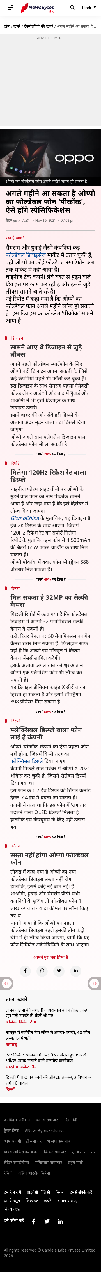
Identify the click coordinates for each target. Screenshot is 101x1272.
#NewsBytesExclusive (45, 1130)
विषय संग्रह (12, 1209)
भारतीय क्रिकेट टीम (21, 1066)
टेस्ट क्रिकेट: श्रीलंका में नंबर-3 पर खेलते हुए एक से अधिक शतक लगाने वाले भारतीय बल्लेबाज (46, 1058)
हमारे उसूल (12, 1200)
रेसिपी (8, 1173)
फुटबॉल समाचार (83, 1151)
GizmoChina (24, 518)
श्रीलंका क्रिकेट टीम (21, 1022)
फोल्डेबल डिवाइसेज (26, 255)
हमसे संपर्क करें (81, 1192)
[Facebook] (25, 971)
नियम (60, 1192)
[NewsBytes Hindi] (37, 8)
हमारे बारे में (12, 1192)
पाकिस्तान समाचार (48, 1162)
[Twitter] (59, 971)
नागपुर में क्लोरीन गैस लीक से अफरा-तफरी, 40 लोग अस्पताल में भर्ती (48, 1035)
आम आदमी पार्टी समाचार (23, 1141)
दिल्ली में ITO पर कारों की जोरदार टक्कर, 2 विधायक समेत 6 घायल (48, 1080)
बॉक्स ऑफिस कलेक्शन (21, 1151)
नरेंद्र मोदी (70, 1119)
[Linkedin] (75, 971)
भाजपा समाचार (58, 1141)
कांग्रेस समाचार (47, 1119)
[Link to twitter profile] (47, 1221)
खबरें (16, 26)
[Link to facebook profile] (33, 1221)
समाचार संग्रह (68, 1200)
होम (7, 26)
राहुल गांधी (75, 1162)
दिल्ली (10, 1089)
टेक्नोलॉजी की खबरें (38, 26)
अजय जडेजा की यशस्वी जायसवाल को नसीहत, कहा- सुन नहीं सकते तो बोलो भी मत (48, 1013)
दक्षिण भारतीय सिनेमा (34, 1173)
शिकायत (32, 1200)
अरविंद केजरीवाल (17, 1119)
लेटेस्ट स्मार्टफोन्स (16, 1162)
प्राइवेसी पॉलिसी (38, 1192)
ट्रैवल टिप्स (11, 1130)
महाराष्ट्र (11, 1044)
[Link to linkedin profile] (60, 1221)
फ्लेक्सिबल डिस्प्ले (26, 761)
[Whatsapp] (42, 971)
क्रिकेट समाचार (55, 1151)
